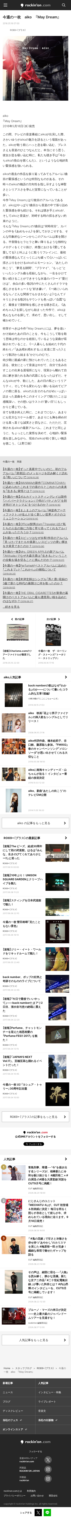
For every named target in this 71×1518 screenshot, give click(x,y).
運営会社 (53, 1495)
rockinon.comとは (13, 1490)
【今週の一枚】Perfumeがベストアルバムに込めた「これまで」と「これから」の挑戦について (35, 569)
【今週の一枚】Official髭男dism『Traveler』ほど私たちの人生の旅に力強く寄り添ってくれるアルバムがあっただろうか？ (35, 528)
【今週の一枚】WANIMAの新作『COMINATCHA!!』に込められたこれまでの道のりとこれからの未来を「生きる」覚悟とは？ (35, 487)
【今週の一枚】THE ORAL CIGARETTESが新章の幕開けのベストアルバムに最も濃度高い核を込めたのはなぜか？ (35, 597)
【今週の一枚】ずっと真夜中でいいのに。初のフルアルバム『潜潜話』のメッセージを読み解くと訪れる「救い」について (35, 473)
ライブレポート (47, 1401)
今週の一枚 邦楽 (12, 461)
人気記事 (9, 1159)
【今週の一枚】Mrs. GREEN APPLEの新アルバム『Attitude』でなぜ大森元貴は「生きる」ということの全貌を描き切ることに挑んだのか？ (35, 556)
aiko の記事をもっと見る (33, 823)
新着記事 (8, 1382)
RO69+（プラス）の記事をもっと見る (34, 1117)
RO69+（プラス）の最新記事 (22, 838)
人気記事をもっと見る (33, 1340)
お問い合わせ (37, 1495)
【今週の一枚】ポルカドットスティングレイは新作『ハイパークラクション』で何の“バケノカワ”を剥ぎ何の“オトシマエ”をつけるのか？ (35, 501)
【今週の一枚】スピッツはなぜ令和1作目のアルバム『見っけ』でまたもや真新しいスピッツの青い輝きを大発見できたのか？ (35, 542)
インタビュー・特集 (49, 1392)
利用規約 (31, 1490)
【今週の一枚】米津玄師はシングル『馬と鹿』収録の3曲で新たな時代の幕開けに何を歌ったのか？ (35, 583)
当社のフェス (10, 1420)
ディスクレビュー (13, 1410)
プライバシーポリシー (14, 1495)
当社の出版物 (46, 1420)
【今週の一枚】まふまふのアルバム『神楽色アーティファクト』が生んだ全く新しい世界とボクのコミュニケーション (34, 514)
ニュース (8, 1392)
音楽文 (42, 1410)
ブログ (6, 1401)
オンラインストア (13, 1429)
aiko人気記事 (12, 677)
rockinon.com (36, 6)
